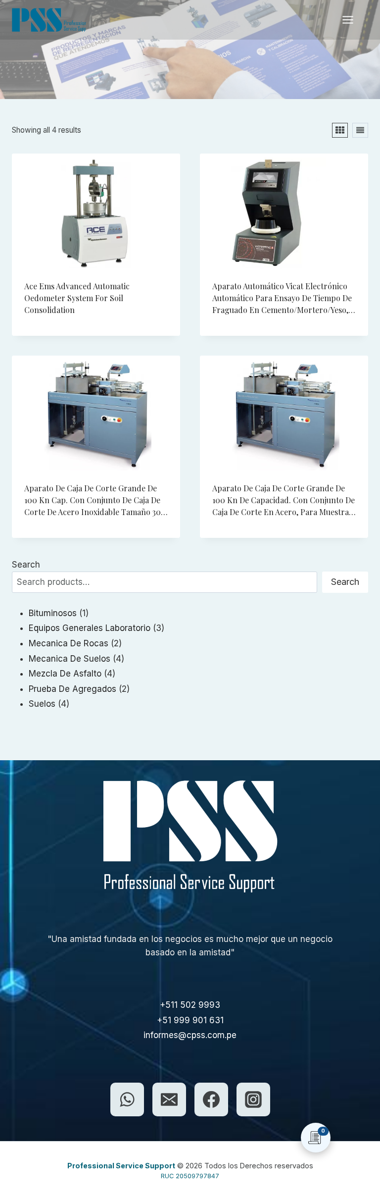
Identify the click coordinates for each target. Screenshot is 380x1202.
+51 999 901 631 (190, 1020)
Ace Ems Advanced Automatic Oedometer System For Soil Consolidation (77, 298)
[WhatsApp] (127, 1099)
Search (26, 565)
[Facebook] (211, 1099)
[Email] (169, 1099)
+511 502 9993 (190, 1005)
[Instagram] (253, 1099)
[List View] (360, 130)
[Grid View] (340, 130)
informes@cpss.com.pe (190, 1035)
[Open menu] (352, 19)
